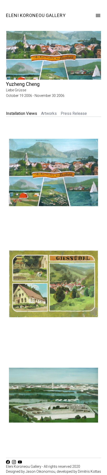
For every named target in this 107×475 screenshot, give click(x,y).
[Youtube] (21, 462)
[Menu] (98, 15)
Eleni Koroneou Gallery (36, 15)
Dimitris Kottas (89, 472)
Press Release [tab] (74, 113)
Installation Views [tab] (21, 113)
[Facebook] (9, 462)
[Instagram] (15, 462)
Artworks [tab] (49, 113)
